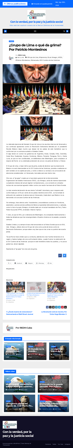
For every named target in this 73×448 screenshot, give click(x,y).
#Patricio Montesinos (23, 60)
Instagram (67, 444)
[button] (64, 31)
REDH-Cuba (21, 55)
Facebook (48, 444)
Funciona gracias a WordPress (11, 443)
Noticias (42, 401)
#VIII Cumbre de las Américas (50, 60)
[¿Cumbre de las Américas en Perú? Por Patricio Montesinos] (36, 287)
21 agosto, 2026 (12, 389)
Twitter (54, 444)
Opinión (11, 41)
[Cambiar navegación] (35, 31)
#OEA (60, 57)
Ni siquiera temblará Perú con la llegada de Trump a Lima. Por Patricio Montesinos (55, 295)
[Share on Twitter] (64, 257)
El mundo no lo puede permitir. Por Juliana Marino (51, 386)
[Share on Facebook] (60, 257)
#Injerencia (43, 57)
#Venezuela (35, 60)
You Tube (60, 444)
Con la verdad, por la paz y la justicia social (36, 21)
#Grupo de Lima (32, 57)
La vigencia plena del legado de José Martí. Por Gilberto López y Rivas (19, 405)
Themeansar (6, 445)
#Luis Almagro (52, 57)
